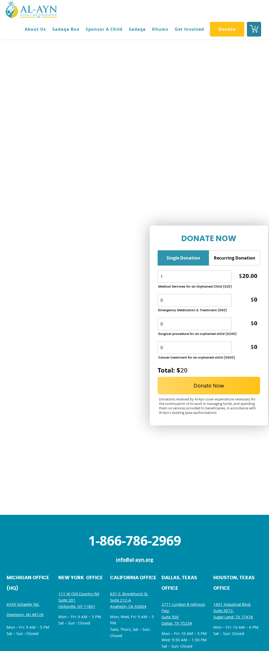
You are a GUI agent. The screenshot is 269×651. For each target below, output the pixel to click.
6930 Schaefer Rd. (23, 604)
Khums (160, 29)
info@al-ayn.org (134, 559)
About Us (35, 29)
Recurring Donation (234, 258)
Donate (227, 29)
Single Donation (183, 258)
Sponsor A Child (104, 29)
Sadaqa (137, 29)
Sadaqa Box (65, 29)
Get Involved (189, 29)
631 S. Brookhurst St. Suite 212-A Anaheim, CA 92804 (129, 600)
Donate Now (209, 385)
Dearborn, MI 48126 (25, 614)
